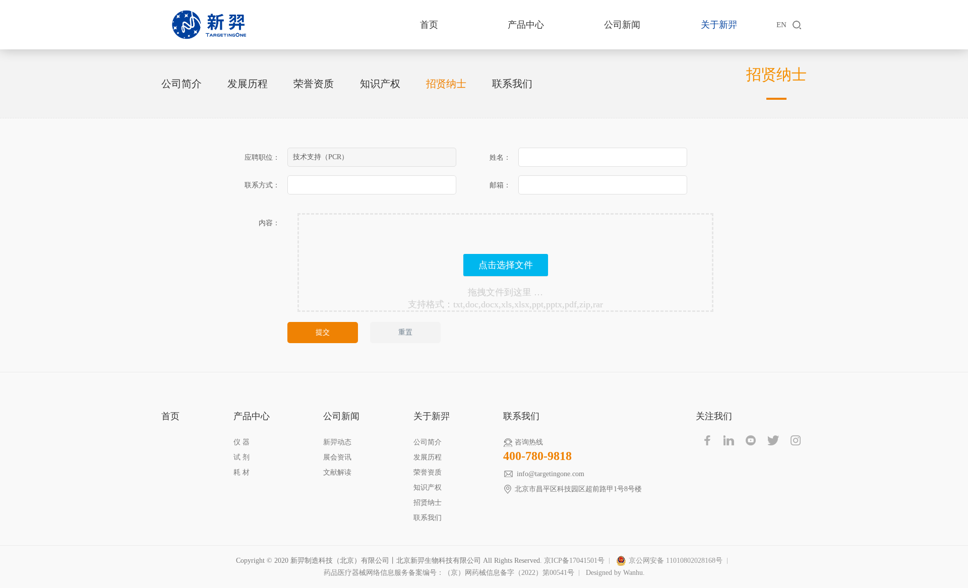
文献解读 (337, 472)
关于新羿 (719, 25)
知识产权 (380, 83)
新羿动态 (337, 442)
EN (781, 25)
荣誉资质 (313, 83)
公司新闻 (622, 25)
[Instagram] (795, 440)
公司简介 (181, 83)
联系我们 (512, 83)
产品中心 (526, 25)
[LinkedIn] (729, 440)
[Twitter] (773, 440)
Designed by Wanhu (614, 572)
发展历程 (247, 83)
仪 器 (241, 442)
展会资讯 (337, 457)
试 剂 (241, 457)
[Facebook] (706, 440)
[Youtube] (751, 440)
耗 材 (241, 472)
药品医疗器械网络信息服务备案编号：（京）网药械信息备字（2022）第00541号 (449, 572)
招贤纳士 (446, 83)
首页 (429, 25)
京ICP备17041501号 (574, 560)
